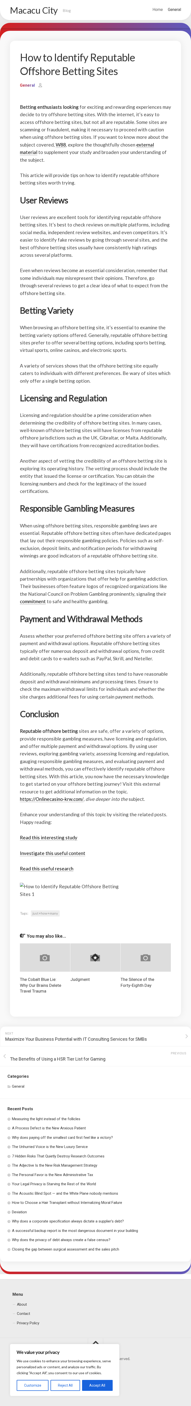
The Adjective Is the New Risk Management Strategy (54, 1165)
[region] (64, 1370)
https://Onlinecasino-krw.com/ (52, 799)
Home (157, 9)
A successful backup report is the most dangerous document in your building (75, 1230)
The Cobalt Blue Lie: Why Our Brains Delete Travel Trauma (40, 985)
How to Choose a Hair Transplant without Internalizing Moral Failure (67, 1202)
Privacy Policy (28, 1323)
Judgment (80, 979)
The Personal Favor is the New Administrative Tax (52, 1175)
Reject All (65, 1385)
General (174, 9)
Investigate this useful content (52, 853)
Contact (23, 1313)
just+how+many (45, 913)
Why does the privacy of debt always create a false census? (61, 1240)
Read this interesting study (48, 837)
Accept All (97, 1385)
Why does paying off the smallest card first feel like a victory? (62, 1137)
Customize (32, 1385)
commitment (33, 601)
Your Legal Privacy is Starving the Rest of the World (54, 1184)
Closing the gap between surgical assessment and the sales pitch (65, 1249)
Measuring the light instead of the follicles (46, 1119)
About (22, 1304)
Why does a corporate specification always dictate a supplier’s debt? (68, 1221)
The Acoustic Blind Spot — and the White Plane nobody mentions (65, 1193)
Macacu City (34, 10)
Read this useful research (46, 868)
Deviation (19, 1212)
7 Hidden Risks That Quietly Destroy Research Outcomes (58, 1156)
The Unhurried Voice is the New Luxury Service (50, 1147)
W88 (61, 145)
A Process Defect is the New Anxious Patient (49, 1128)
